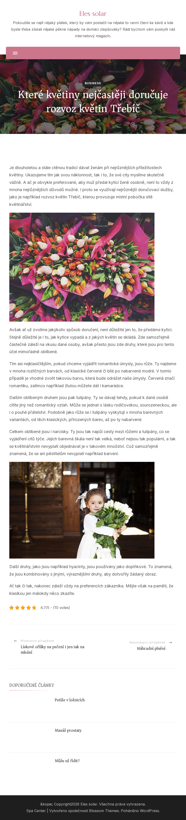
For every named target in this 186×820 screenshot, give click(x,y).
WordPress (149, 811)
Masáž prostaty (68, 730)
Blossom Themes (104, 811)
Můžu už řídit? (67, 760)
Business (93, 83)
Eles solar (93, 13)
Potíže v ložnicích (70, 700)
